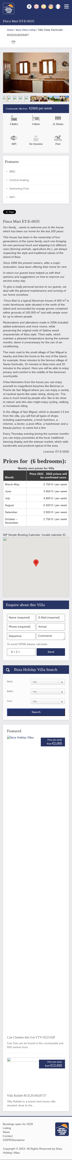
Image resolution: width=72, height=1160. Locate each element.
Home (10, 30)
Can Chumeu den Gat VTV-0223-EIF (31, 1037)
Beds (10, 681)
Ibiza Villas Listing (26, 30)
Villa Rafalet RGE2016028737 (26, 1095)
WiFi (12, 197)
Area (9, 701)
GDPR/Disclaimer (14, 1140)
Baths (10, 691)
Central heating (19, 180)
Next (65, 73)
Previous (7, 73)
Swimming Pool (19, 188)
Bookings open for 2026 (18, 1124)
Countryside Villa (14, 108)
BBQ (12, 171)
